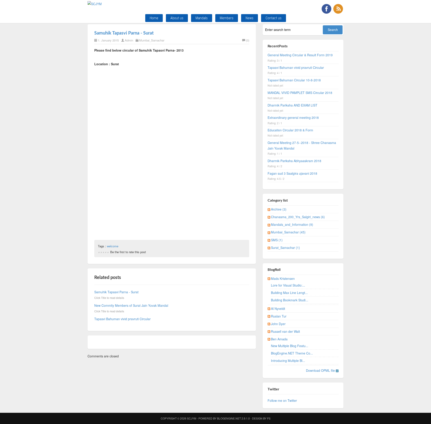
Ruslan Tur (278, 316)
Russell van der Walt (285, 331)
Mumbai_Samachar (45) (288, 232)
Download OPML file (321, 370)
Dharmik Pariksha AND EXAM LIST (292, 105)
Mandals (202, 18)
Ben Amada (279, 339)
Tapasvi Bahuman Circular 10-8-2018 (294, 80)
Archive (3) (278, 209)
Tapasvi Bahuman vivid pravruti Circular (122, 319)
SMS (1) (277, 240)
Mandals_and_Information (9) (292, 224)
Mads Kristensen (283, 278)
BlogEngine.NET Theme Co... (292, 353)
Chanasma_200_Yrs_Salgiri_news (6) (298, 217)
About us (176, 18)
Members (226, 18)
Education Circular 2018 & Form (290, 130)
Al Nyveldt (278, 308)
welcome (112, 246)
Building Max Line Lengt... (289, 292)
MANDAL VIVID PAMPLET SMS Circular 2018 (300, 92)
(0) (247, 40)
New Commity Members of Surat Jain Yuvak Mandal (131, 305)
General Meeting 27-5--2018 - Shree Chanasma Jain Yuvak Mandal (302, 145)
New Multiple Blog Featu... (289, 346)
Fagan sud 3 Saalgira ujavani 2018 (292, 173)
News (249, 18)
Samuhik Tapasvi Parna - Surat (124, 33)
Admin (129, 40)
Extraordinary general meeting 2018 (293, 117)
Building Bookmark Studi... (289, 300)
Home (154, 18)
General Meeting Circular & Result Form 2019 (300, 55)
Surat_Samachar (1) (285, 247)
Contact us (273, 18)
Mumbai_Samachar (151, 40)
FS (268, 418)
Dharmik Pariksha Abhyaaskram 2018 (294, 161)
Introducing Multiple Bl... (288, 360)
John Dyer (278, 324)
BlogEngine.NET (229, 418)
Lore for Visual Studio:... (288, 285)
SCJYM (191, 418)
